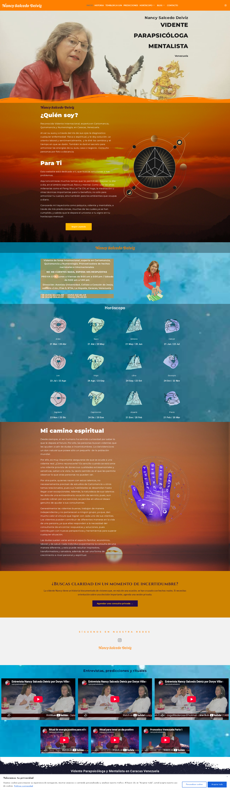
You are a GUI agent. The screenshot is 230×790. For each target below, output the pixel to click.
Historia (99, 5)
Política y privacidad (23, 786)
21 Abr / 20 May (96, 344)
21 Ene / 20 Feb (134, 417)
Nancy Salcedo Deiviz (22, 5)
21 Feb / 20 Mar (172, 417)
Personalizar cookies (194, 784)
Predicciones (131, 5)
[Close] (227, 776)
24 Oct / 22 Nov (172, 381)
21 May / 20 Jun (134, 344)
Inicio (90, 5)
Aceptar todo (217, 784)
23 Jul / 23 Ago (58, 381)
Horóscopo (146, 5)
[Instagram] (226, 5)
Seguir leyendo (78, 227)
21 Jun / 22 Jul (172, 344)
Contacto (172, 5)
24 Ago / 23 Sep (96, 381)
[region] (115, 782)
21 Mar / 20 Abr (58, 344)
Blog (159, 5)
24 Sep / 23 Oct (134, 381)
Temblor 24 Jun (113, 5)
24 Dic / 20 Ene (96, 417)
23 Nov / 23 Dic (58, 417)
